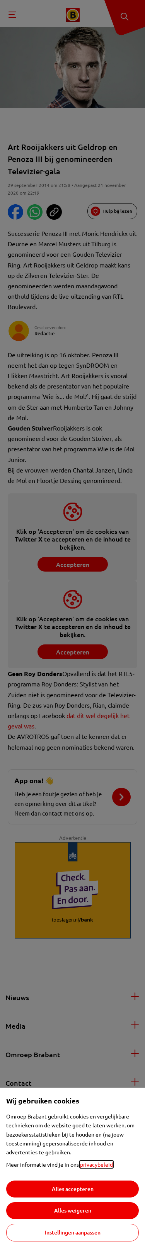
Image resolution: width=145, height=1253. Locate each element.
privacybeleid (96, 1164)
